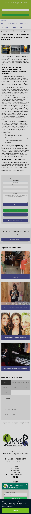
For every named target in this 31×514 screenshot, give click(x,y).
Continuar (15, 510)
